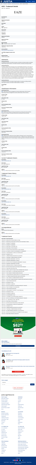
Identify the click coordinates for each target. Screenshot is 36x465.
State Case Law (20, 430)
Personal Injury (20, 407)
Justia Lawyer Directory (22, 444)
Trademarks (5, 3)
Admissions (20, 414)
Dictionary (20, 413)
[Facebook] (16, 460)
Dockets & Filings (4, 437)
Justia (1, 3)
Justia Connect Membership (23, 442)
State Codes (20, 429)
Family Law (20, 406)
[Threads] (18, 460)
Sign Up (33, 1)
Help (19, 462)
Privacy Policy (29, 462)
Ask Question (18, 345)
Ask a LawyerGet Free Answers (5, 341)
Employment (3, 416)
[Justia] (7, 1)
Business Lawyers (4, 400)
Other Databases (4, 441)
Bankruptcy (20, 398)
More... (2, 409)
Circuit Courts (3, 434)
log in (5, 170)
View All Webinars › (18, 371)
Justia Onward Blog (21, 450)
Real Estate (3, 420)
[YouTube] (14, 460)
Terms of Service (23, 462)
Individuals (20, 397)
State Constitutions (21, 427)
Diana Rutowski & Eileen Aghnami (7, 50)
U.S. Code (3, 429)
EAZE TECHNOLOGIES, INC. (6, 160)
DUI (18, 403)
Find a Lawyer (5, 380)
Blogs (19, 420)
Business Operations (5, 414)
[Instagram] (17, 460)
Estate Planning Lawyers (5, 404)
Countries (3, 451)
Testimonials (20, 451)
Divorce (19, 401)
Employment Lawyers (5, 403)
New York (19, 435)
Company (15, 462)
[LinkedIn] (13, 460)
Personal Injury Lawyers (5, 407)
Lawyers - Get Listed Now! (18, 387)
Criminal (19, 400)
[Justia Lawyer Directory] (22, 460)
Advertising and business (15, 3)
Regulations (3, 430)
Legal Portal (12, 462)
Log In (29, 1)
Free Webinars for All (6, 351)
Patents (2, 448)
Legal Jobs (3, 442)
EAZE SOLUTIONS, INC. (6, 214)
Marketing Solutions (22, 441)
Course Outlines (21, 417)
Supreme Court (4, 432)
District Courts (4, 435)
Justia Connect (6, 462)
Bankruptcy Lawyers (5, 398)
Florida (19, 434)
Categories (9, 3)
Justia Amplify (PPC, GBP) (22, 448)
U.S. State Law (21, 426)
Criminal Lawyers (4, 401)
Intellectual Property (5, 417)
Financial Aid (20, 416)
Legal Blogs (3, 444)
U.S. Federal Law (4, 426)
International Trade (4, 419)
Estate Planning (21, 404)
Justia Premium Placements (23, 445)
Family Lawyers (4, 406)
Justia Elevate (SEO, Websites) (23, 447)
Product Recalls (4, 447)
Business (3, 411)
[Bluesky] (20, 460)
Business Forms (4, 445)
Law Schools (20, 411)
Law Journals (20, 419)
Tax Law (2, 422)
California (19, 432)
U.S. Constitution (4, 427)
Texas (19, 437)
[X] (21, 460)
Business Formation (4, 413)
